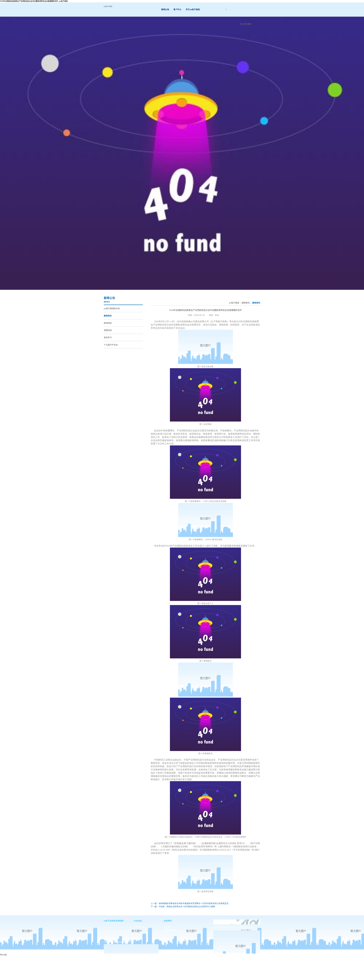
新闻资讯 (108, 316)
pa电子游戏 (108, 6)
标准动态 (108, 323)
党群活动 (108, 330)
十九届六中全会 (111, 345)
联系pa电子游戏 (169, 930)
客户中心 (177, 9)
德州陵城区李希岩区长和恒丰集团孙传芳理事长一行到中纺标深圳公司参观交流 (193, 903)
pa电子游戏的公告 (112, 308)
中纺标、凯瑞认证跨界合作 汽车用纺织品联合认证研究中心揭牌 (187, 906)
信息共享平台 (139, 927)
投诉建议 (167, 927)
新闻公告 (165, 9)
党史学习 (108, 337)
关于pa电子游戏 (193, 9)
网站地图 (3, 955)
